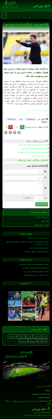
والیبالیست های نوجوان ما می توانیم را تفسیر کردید (33, 144)
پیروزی (23, 341)
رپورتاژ (32, 341)
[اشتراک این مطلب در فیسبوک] (15, 132)
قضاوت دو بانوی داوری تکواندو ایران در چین (35, 271)
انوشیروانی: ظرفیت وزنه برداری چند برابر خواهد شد (32, 152)
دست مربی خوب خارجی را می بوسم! (38, 238)
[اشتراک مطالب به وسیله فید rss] (6, 132)
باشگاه (21, 336)
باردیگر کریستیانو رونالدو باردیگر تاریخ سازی (35, 148)
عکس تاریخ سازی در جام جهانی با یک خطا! (36, 251)
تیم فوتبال (11, 119)
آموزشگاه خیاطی (41, 217)
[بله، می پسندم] (22, 127)
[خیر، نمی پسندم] (10, 127)
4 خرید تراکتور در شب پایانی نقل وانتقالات (36, 275)
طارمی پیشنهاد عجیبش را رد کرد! (39, 248)
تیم (21, 119)
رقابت (12, 336)
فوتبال (23, 81)
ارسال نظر (41, 204)
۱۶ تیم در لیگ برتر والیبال (40, 155)
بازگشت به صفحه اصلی (15, 356)
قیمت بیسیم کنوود (41, 225)
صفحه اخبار (25, 352)
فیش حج (45, 221)
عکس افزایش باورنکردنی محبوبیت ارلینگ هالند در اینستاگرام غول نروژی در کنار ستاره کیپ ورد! (27, 243)
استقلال (42, 341)
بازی (29, 336)
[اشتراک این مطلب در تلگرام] (19, 132)
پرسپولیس (30, 119)
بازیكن (37, 336)
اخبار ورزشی (41, 6)
